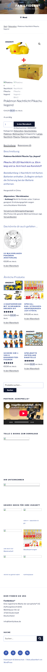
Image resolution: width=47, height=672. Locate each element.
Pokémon (8, 134)
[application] (23, 413)
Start (5, 26)
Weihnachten (18, 134)
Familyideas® (27, 5)
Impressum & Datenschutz (14, 660)
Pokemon (25, 137)
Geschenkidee (30, 131)
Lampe (39, 134)
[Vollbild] (40, 422)
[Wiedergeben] (7, 422)
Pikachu (16, 137)
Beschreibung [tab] (10, 145)
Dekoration (12, 26)
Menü (25, 17)
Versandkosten (10, 217)
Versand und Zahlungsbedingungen (19, 211)
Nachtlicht (8, 137)
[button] (39, 44)
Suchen (10, 390)
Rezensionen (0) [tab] (24, 145)
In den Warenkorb (24, 124)
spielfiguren (34, 137)
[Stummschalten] (36, 422)
